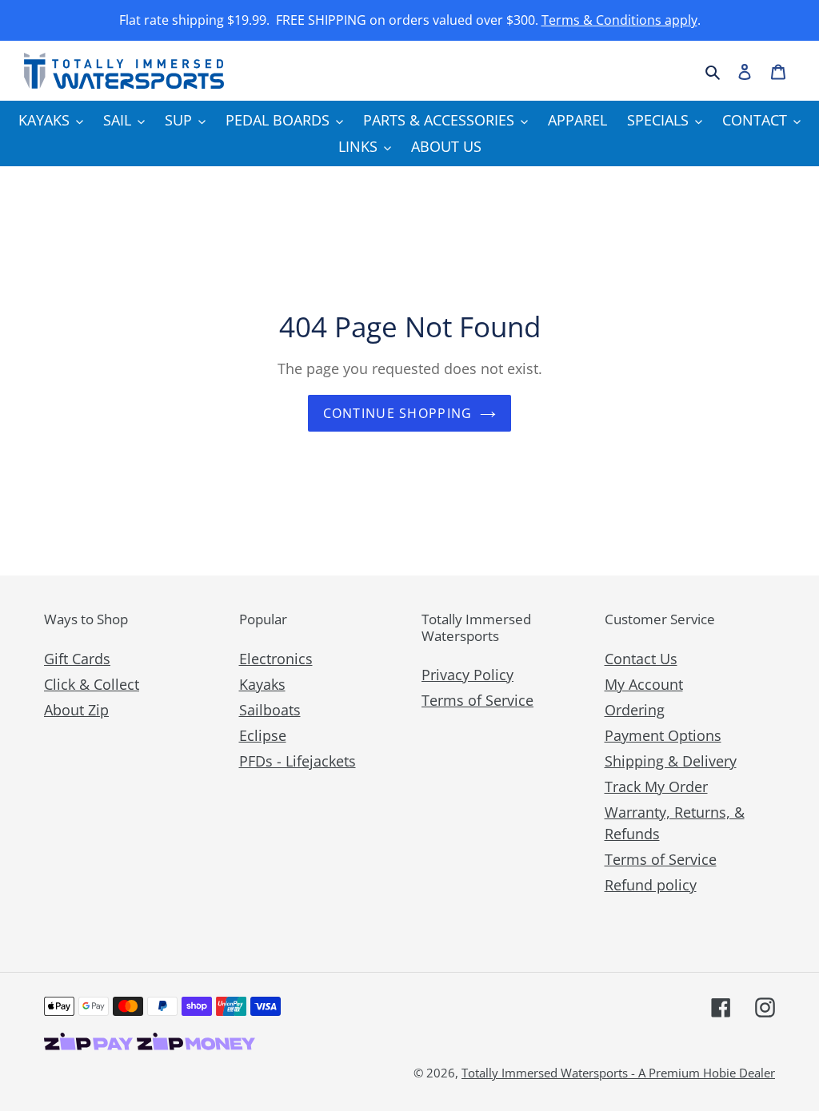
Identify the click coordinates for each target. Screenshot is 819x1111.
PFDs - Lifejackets (297, 761)
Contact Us (641, 658)
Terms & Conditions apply (619, 20)
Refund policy (651, 884)
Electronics (276, 658)
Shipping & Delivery (671, 761)
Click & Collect (91, 684)
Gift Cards (77, 658)
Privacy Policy (467, 674)
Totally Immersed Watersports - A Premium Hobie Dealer (618, 1073)
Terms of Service (477, 700)
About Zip (76, 709)
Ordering (635, 709)
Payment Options (663, 735)
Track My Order (656, 786)
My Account (644, 684)
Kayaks (262, 684)
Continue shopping (398, 413)
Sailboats (270, 709)
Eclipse (262, 735)
